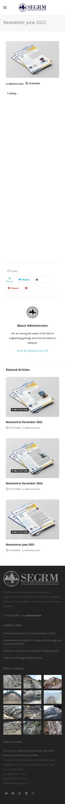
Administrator (16, 83)
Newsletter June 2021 (20, 544)
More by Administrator (30, 350)
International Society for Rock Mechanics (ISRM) (29, 633)
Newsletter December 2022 (24, 422)
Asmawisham (33, 615)
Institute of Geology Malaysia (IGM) (22, 657)
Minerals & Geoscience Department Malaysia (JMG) (31, 650)
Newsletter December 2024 (24, 483)
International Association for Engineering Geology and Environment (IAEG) (32, 642)
